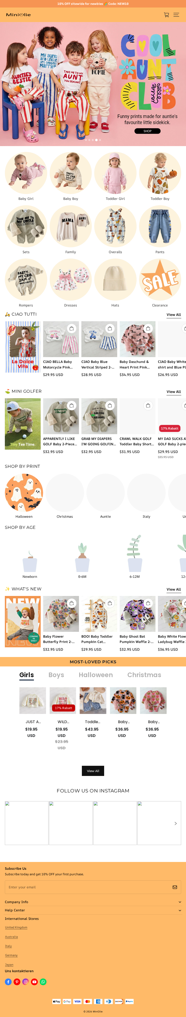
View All (174, 314)
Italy (8, 946)
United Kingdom (16, 927)
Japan (9, 964)
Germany (11, 955)
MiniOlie (97, 1011)
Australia (11, 937)
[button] (176, 15)
